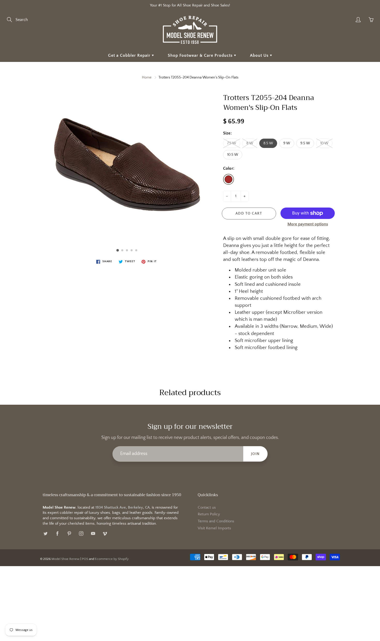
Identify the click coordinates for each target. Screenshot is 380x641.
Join (255, 454)
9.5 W (305, 143)
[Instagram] (81, 533)
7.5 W (231, 143)
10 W (324, 143)
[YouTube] (92, 533)
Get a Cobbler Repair (130, 55)
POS (85, 559)
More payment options (307, 224)
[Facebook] (57, 533)
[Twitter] (45, 533)
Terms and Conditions (216, 521)
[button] (117, 250)
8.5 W (268, 143)
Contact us (207, 507)
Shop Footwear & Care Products (201, 55)
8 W (249, 143)
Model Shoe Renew (65, 559)
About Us (260, 55)
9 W (286, 143)
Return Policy (209, 514)
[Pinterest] (69, 533)
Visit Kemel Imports (214, 528)
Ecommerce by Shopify (112, 559)
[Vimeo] (104, 533)
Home (146, 77)
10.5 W (232, 155)
